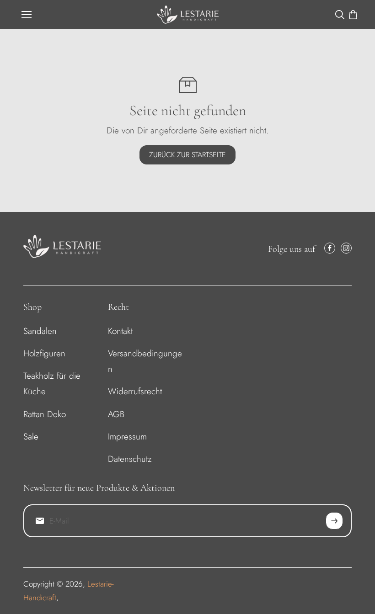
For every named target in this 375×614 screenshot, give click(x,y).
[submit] (334, 520)
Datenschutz (130, 459)
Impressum (127, 436)
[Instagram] (346, 248)
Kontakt (120, 331)
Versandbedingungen (145, 361)
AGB (116, 414)
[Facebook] (329, 248)
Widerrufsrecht (135, 391)
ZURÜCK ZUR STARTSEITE (187, 154)
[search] (339, 14)
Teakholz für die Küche (51, 383)
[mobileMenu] (26, 15)
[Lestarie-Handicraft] (188, 14)
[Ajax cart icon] (353, 14)
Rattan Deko (44, 414)
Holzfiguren (44, 353)
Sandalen (40, 331)
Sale (30, 436)
